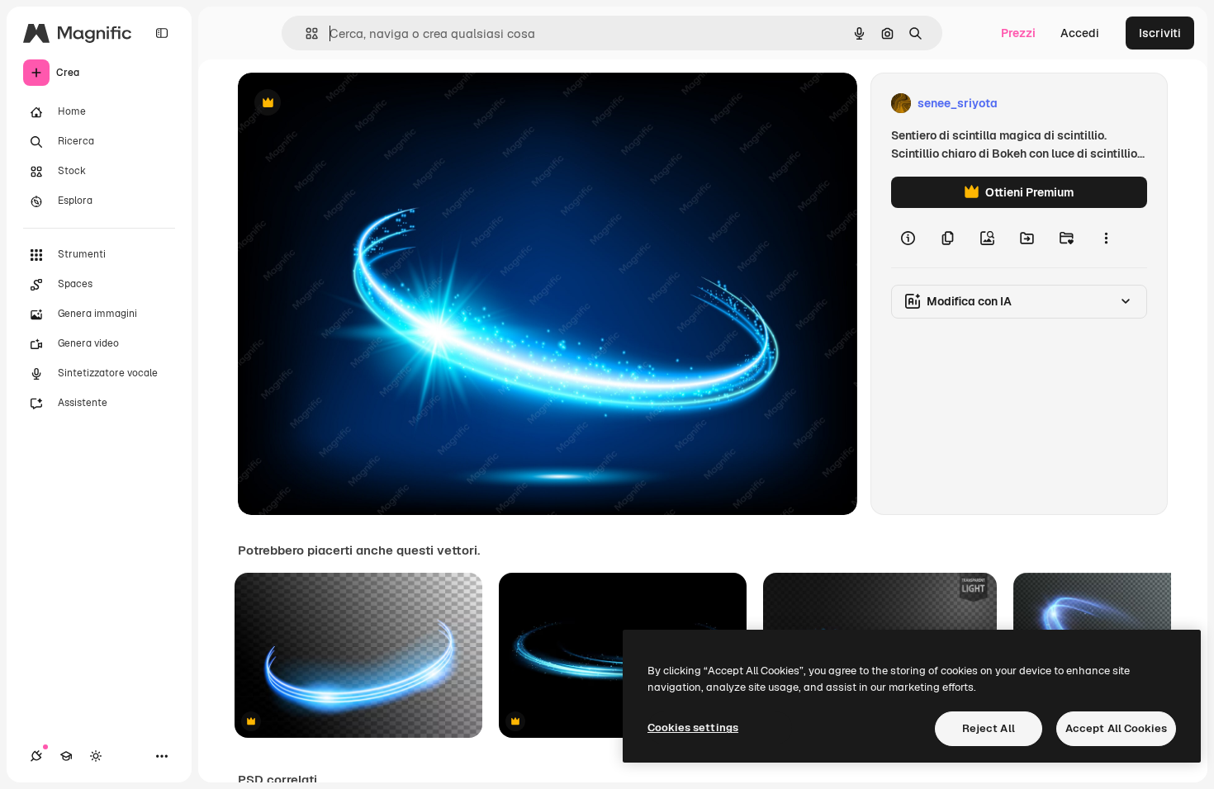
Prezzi (1018, 33)
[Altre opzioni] (1105, 237)
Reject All (988, 728)
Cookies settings (692, 727)
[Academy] (66, 756)
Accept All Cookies (1116, 728)
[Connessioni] (36, 756)
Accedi (1079, 33)
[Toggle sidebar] (162, 33)
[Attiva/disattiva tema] (96, 756)
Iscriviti (1160, 33)
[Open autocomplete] (305, 33)
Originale (346, 103)
